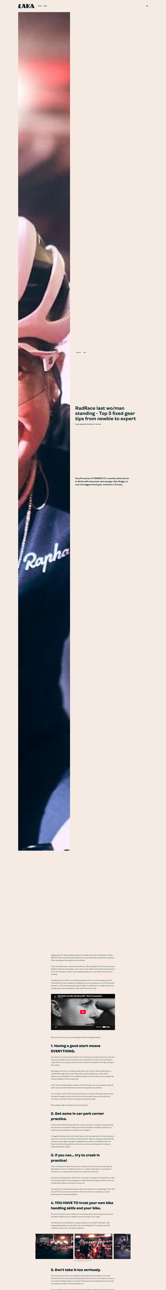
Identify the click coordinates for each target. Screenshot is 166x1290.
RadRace (54, 955)
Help (45, 6)
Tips (84, 352)
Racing (79, 352)
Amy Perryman (88, 424)
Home (40, 6)
